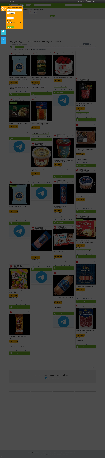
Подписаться (81, 1)
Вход (95, 1)
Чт (17, 22)
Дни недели (9, 20)
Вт (11, 22)
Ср (14, 22)
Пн (8, 22)
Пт (20, 22)
